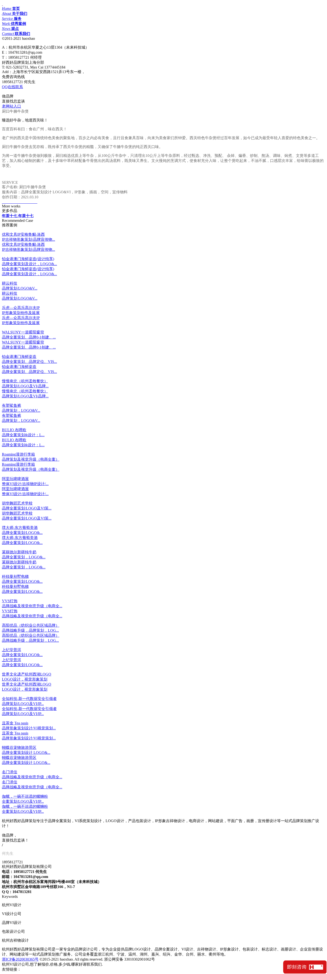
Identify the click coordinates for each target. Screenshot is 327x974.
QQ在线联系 (12, 87)
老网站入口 (11, 106)
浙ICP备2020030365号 (20, 959)
